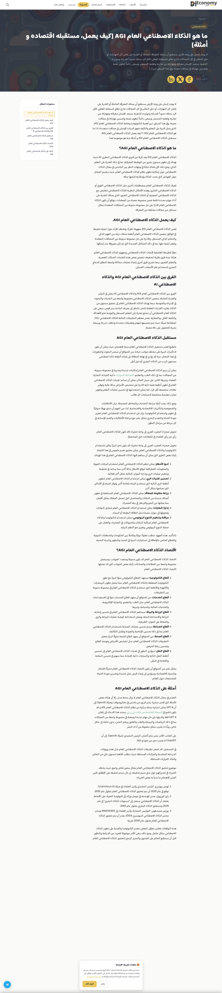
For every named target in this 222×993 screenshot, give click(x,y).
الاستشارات (110, 5)
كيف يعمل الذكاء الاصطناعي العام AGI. (39, 122)
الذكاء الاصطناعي (199, 26)
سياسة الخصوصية (94, 976)
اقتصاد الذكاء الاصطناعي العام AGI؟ (40, 145)
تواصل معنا (59, 5)
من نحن (71, 5)
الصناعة (130, 375)
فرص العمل (96, 5)
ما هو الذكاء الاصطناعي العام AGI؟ (40, 114)
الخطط (122, 5)
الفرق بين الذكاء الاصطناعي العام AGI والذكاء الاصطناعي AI (39, 129)
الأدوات (132, 5)
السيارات (120, 375)
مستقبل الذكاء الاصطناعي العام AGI (40, 137)
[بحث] (8, 5)
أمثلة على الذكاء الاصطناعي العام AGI (40, 153)
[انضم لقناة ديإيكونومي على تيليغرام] (7, 984)
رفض (103, 984)
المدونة (83, 5)
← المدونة (203, 19)
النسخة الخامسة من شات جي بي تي (144, 712)
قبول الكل (89, 984)
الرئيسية (143, 5)
